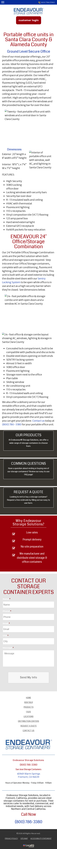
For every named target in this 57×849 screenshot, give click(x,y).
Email (6, 623)
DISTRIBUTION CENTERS (28, 721)
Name (6, 599)
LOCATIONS (28, 716)
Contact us (38, 420)
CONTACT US (28, 730)
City (5, 635)
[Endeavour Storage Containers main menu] (2, 2)
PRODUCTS (28, 707)
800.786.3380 (48, 2)
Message (8, 648)
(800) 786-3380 (11, 424)
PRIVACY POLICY (11, 838)
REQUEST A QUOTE (28, 725)
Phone (7, 611)
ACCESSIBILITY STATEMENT (40, 838)
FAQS (28, 711)
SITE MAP (24, 838)
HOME (28, 697)
